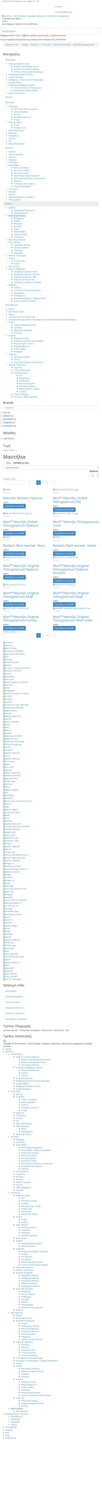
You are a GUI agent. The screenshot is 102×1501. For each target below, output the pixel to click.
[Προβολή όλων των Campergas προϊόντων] (13, 707)
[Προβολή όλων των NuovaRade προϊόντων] (15, 854)
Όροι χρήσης (10, 991)
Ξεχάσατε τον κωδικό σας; (24, 1472)
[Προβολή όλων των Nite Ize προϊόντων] (7, 849)
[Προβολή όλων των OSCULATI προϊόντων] (12, 866)
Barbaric (6, 415)
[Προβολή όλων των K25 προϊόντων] (5, 792)
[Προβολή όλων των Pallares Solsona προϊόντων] (11, 871)
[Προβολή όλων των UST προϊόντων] (6, 951)
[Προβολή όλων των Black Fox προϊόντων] (15, 682)
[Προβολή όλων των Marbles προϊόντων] (7, 820)
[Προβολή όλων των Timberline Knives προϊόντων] (8, 942)
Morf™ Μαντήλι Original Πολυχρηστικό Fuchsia (21, 618)
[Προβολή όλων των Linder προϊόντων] (6, 815)
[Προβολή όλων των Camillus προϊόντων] (7, 702)
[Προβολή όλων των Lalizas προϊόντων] (6, 806)
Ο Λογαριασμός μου (63, 12)
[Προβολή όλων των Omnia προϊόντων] (8, 863)
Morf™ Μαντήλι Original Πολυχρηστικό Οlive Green (73, 618)
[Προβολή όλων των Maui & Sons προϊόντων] (16, 826)
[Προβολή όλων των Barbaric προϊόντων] (12, 670)
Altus (5, 412)
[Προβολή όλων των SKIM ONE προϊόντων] (12, 902)
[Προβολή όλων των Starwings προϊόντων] (12, 914)
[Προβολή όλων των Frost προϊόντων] (9, 761)
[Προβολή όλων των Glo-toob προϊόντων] (7, 769)
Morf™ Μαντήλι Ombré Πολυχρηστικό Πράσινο (21, 523)
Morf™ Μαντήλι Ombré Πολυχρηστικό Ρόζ (70, 500)
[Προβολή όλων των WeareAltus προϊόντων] (6, 965)
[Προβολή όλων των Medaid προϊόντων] (11, 829)
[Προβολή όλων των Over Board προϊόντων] (15, 868)
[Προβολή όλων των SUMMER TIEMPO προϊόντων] (8, 920)
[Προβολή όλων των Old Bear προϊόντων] (11, 860)
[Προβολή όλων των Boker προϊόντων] (6, 687)
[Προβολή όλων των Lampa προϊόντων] (10, 809)
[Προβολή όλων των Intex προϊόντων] (10, 789)
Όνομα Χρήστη (19, 1454)
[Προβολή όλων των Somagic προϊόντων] (8, 908)
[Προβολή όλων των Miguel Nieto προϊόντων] (9, 832)
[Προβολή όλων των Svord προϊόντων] (6, 928)
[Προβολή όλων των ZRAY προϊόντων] (10, 976)
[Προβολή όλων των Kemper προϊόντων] (8, 798)
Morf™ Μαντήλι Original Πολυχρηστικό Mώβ (21, 595)
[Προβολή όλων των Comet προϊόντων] (11, 721)
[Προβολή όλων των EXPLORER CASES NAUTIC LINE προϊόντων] (13, 741)
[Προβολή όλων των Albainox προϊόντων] (7, 645)
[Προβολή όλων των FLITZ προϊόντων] (6, 755)
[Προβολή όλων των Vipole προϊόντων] (6, 959)
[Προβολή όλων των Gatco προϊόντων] (6, 764)
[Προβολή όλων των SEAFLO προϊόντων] (8, 891)
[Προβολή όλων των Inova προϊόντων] (6, 786)
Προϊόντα (35, 44)
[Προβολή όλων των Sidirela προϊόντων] (15, 900)
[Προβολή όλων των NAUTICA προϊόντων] (11, 846)
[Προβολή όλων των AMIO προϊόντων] (14, 653)
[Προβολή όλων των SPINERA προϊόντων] (11, 911)
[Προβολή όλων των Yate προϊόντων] (10, 973)
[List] (14, 471)
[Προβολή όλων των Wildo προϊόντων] (8, 968)
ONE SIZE (7, 438)
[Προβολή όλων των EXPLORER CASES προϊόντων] (10, 738)
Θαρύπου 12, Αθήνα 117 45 (27, 1)
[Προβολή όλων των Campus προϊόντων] (7, 713)
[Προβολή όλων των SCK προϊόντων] (14, 888)
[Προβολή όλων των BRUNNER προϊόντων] (16, 693)
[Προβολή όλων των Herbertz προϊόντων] (11, 775)
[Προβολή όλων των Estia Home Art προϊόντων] (12, 736)
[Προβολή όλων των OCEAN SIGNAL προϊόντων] (14, 857)
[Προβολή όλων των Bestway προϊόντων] (8, 679)
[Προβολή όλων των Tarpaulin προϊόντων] (8, 934)
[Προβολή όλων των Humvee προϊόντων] (7, 784)
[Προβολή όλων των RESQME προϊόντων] (8, 880)
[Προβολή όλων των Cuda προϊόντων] (6, 724)
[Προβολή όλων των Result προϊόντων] (6, 883)
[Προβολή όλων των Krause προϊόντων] (7, 803)
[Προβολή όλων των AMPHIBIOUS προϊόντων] (5, 656)
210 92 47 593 (8, 1)
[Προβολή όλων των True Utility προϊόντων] (8, 948)
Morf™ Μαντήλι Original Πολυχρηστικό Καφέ (71, 595)
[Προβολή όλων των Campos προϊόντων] (10, 710)
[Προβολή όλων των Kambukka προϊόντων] (8, 795)
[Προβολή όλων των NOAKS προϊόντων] (9, 852)
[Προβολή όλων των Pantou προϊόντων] (7, 874)
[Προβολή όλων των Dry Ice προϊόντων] (7, 730)
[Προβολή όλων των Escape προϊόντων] (7, 733)
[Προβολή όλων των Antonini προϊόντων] (7, 659)
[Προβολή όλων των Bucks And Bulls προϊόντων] (7, 696)
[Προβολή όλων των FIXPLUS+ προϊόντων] (11, 752)
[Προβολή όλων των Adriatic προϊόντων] (8, 642)
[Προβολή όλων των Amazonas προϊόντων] (13, 651)
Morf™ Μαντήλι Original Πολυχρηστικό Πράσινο (21, 567)
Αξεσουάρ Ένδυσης (61, 44)
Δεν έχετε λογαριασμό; (52, 1492)
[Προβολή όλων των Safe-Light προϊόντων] (8, 886)
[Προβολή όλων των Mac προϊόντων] (6, 818)
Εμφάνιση (94, 471)
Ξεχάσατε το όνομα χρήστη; (76, 1492)
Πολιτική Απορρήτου (14, 996)
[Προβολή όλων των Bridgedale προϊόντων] (8, 690)
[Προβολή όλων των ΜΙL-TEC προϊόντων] (12, 979)
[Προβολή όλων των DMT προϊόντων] (6, 727)
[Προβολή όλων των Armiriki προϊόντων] (7, 665)
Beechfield (7, 419)
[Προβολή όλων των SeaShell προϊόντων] (7, 897)
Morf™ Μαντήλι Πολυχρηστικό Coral (76, 523)
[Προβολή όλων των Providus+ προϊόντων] (8, 877)
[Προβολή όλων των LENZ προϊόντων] (11, 812)
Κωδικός (17, 1464)
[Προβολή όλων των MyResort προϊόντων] (11, 840)
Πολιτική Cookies (12, 1002)
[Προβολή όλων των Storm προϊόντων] (6, 917)
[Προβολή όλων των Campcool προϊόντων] (16, 704)
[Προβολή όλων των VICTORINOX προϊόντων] (13, 956)
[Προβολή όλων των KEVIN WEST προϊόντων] (17, 801)
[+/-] (5, 471)
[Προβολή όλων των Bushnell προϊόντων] (7, 699)
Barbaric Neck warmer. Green (74, 545)
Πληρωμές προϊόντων (14, 1007)
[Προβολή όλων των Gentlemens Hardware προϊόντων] (8, 767)
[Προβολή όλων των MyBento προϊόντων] (10, 837)
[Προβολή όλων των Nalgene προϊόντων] (7, 843)
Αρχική (25, 44)
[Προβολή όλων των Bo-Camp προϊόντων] (8, 684)
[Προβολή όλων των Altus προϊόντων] (10, 648)
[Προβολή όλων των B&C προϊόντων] (17, 668)
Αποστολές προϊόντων (15, 1013)
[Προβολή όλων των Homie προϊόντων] (9, 781)
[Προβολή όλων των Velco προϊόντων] (10, 953)
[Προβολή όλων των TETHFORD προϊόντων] (11, 939)
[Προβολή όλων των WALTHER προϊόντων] (11, 962)
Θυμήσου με (21, 1484)
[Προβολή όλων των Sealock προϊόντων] (8, 894)
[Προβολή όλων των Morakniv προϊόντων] (9, 835)
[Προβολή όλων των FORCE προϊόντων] (11, 758)
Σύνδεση (20, 1478)
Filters (8, 463)
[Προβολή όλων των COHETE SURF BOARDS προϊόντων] (7, 718)
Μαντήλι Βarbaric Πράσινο (23, 498)
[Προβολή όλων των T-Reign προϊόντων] (6, 931)
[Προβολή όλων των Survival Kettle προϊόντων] (10, 925)
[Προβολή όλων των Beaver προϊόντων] (7, 673)
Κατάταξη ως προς (21, 463)
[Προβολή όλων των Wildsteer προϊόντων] (8, 970)
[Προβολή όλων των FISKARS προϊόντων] (8, 750)
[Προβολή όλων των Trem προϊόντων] (9, 945)
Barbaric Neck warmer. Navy (24, 545)
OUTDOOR (46, 44)
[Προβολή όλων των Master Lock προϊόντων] (12, 823)
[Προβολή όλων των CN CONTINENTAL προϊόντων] (12, 716)
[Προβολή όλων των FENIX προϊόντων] (6, 747)
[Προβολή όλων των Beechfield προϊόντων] (8, 676)
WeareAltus (8, 425)
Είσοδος (58, 6)
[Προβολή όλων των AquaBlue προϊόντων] (11, 662)
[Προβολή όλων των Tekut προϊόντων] (7, 936)
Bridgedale (7, 422)
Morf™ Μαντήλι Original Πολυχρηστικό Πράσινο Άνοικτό (71, 569)
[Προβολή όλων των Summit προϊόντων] (7, 922)
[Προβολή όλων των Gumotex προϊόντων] (11, 772)
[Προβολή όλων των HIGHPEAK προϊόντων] (10, 778)
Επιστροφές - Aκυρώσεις (15, 1019)
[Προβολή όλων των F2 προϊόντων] (12, 744)
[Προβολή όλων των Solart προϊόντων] (10, 905)
